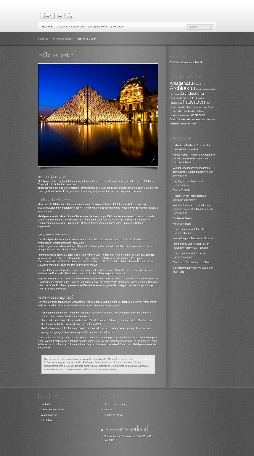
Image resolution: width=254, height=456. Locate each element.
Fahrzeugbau (176, 103)
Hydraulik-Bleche (184, 107)
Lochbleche (197, 115)
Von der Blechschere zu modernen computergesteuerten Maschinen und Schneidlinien (193, 172)
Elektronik (187, 98)
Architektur (183, 88)
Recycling (210, 120)
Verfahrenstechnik (188, 124)
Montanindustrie (198, 120)
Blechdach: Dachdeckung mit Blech (192, 262)
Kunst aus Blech (182, 223)
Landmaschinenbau (178, 111)
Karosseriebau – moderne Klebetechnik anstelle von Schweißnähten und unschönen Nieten (194, 158)
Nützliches (116, 27)
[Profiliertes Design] (98, 115)
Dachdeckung (191, 93)
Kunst (210, 107)
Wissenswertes (97, 27)
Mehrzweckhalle (143, 359)
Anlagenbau (181, 83)
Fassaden (194, 102)
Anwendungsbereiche (71, 27)
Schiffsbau (174, 124)
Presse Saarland (127, 429)
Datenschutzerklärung (115, 404)
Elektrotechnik (198, 98)
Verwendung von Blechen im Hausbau (193, 238)
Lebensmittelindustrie (179, 115)
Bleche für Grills (181, 190)
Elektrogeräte (176, 98)
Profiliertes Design (182, 218)
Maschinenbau (180, 119)
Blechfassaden (203, 89)
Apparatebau (199, 84)
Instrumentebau (200, 107)
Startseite (48, 27)
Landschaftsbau (195, 111)
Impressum (110, 409)
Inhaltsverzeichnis (113, 415)
